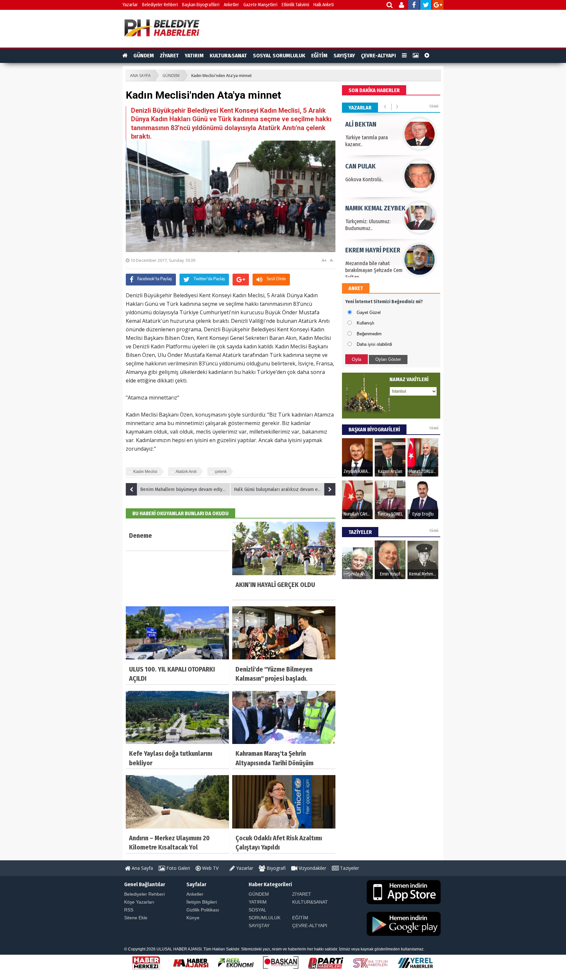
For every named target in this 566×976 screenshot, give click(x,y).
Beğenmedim (369, 333)
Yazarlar (130, 5)
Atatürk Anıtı (186, 471)
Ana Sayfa (141, 868)
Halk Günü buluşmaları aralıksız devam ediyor (281, 489)
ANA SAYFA (140, 75)
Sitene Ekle (135, 917)
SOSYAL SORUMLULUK (279, 55)
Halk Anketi (323, 5)
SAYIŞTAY (344, 55)
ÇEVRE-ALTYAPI (378, 55)
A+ (324, 260)
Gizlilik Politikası (202, 909)
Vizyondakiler (311, 868)
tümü (434, 106)
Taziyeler (349, 868)
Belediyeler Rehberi (160, 5)
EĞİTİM (319, 55)
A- (332, 260)
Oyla (356, 359)
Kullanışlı (365, 323)
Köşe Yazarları (139, 902)
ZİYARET (169, 55)
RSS (128, 909)
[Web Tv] (426, 56)
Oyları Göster (388, 359)
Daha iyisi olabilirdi (374, 344)
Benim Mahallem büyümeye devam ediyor (183, 489)
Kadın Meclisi (145, 471)
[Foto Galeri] (416, 56)
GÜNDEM (143, 55)
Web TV (209, 868)
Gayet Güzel (369, 312)
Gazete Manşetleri (260, 5)
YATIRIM (194, 55)
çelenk (221, 471)
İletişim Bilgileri (201, 902)
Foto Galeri (177, 868)
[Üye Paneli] (402, 6)
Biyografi (275, 868)
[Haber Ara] (390, 6)
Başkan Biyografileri (200, 5)
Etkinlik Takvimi (295, 5)
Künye (192, 917)
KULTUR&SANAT (228, 55)
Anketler (231, 5)
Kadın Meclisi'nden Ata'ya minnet (221, 75)
